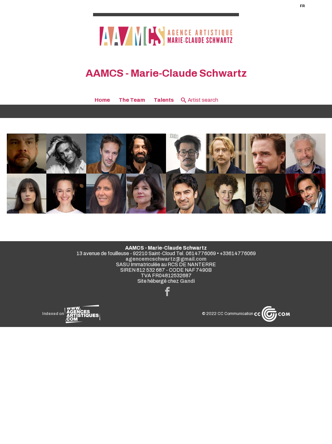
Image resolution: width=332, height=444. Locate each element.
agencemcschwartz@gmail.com (166, 259)
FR (302, 6)
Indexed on (53, 313)
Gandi (187, 281)
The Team (132, 100)
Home (102, 100)
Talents (164, 100)
